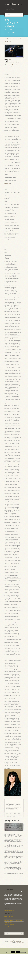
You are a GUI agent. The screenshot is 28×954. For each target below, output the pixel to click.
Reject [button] (18, 952)
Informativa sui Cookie (14, 938)
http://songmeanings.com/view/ (11, 179)
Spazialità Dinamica (8, 925)
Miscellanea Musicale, (12, 69)
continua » (9, 901)
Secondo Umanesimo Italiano (9, 923)
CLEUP (5, 915)
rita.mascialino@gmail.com (9, 907)
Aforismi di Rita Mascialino (9, 913)
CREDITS (20, 938)
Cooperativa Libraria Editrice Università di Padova (13, 917)
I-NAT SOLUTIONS (20, 939)
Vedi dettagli (23, 952)
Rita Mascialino (8, 38)
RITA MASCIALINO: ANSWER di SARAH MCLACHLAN (11, 64)
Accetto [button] (12, 952)
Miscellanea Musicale (17, 38)
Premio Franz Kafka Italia (9, 921)
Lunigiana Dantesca (8, 919)
